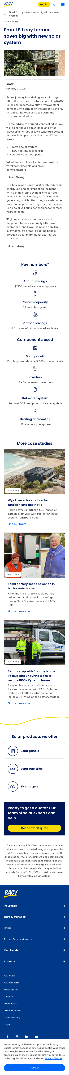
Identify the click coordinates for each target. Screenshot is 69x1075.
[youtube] (36, 1036)
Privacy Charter (53, 1059)
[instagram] (17, 1036)
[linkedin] (26, 1036)
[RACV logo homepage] (8, 4)
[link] (14, 894)
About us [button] (10, 961)
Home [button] (8, 928)
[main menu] (62, 4)
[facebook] (7, 1036)
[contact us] (54, 4)
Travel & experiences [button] (18, 939)
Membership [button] (12, 950)
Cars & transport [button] (15, 917)
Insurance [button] (10, 906)
